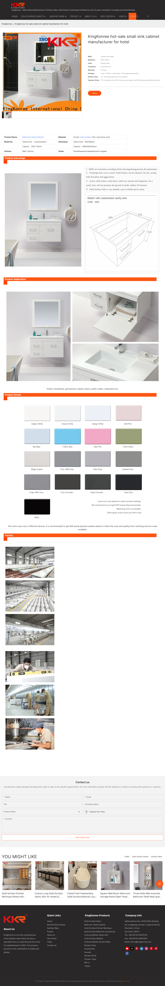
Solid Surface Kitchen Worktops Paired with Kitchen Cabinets (13, 895)
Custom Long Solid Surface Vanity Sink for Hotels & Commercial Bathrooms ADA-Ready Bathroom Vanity (50, 895)
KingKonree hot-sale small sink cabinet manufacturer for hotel (41, 24)
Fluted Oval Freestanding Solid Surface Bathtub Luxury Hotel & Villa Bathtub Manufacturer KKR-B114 (82, 895)
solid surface (85, 137)
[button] (137, 16)
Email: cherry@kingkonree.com (138, 942)
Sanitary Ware (156, 857)
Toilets (126, 857)
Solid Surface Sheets (140, 857)
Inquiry (94, 93)
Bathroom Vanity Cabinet (33, 137)
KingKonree (7, 24)
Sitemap (125, 981)
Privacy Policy (116, 981)
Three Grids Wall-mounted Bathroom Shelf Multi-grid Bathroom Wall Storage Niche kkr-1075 (146, 895)
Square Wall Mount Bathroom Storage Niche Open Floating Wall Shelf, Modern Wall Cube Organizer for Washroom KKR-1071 (115, 895)
